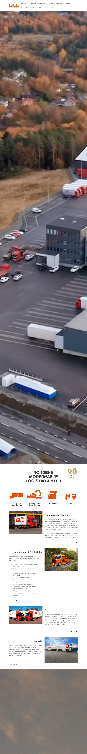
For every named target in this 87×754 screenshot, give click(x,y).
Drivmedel (69, 3)
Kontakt (47, 7)
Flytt (22, 7)
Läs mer (72, 543)
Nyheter (41, 7)
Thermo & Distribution (55, 3)
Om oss (23, 3)
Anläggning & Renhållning (37, 3)
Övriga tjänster (30, 7)
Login (54, 7)
